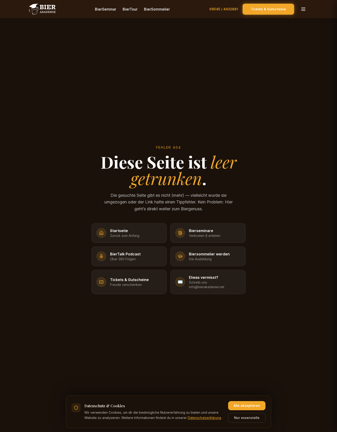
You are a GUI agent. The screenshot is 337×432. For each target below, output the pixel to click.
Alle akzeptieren (247, 405)
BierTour (130, 9)
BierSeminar (105, 9)
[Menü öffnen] (303, 9)
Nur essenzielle (247, 418)
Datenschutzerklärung (204, 418)
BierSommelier (157, 9)
